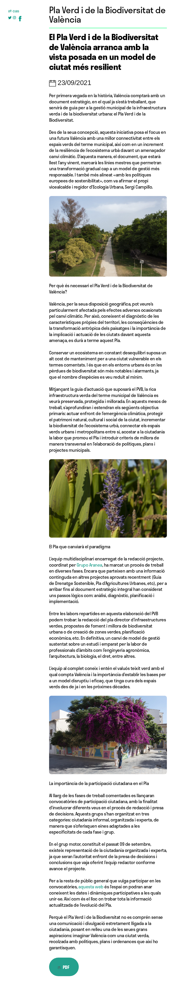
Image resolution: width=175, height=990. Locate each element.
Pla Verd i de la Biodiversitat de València (107, 14)
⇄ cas (13, 10)
